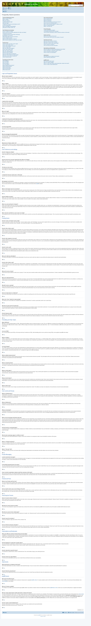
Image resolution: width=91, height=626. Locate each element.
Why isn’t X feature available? (49, 62)
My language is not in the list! (8, 35)
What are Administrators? (48, 18)
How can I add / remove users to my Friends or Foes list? (54, 37)
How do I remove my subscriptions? (50, 52)
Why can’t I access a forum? (8, 50)
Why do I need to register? (7, 18)
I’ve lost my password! (6, 25)
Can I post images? (6, 64)
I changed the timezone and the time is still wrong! (11, 34)
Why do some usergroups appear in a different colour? (53, 24)
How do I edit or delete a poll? (8, 49)
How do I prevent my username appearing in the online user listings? (14, 32)
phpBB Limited (34, 579)
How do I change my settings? (8, 31)
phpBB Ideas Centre (54, 587)
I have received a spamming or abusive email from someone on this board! (56, 32)
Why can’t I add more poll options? (9, 48)
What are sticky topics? (7, 67)
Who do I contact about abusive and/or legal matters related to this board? (56, 63)
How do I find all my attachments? (49, 57)
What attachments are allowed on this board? (51, 56)
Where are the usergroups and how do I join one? (52, 21)
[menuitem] (9, 7)
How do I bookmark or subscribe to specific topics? (52, 50)
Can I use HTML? (6, 61)
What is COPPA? (6, 19)
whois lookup (81, 594)
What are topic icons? (6, 69)
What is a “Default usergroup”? (49, 25)
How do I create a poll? (7, 47)
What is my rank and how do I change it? (10, 38)
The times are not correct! (7, 33)
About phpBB (4, 581)
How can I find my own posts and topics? (51, 45)
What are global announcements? (8, 65)
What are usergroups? (47, 20)
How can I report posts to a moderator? (9, 53)
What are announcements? (7, 66)
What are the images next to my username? (10, 36)
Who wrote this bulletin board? (49, 61)
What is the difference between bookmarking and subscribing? (54, 49)
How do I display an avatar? (7, 37)
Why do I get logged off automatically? (9, 26)
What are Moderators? (47, 19)
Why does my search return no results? (50, 42)
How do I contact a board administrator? (51, 64)
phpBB (37, 183)
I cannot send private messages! (49, 30)
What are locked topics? (7, 68)
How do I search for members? (49, 44)
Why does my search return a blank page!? (51, 43)
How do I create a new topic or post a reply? (10, 43)
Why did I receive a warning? (8, 52)
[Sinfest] (13, 3)
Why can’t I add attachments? (8, 51)
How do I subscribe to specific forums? (50, 51)
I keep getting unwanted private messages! (51, 31)
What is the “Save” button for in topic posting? (10, 54)
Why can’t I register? (6, 20)
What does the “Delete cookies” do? (9, 27)
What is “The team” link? (48, 26)
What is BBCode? (6, 60)
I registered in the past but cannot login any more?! (11, 24)
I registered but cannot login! (7, 21)
